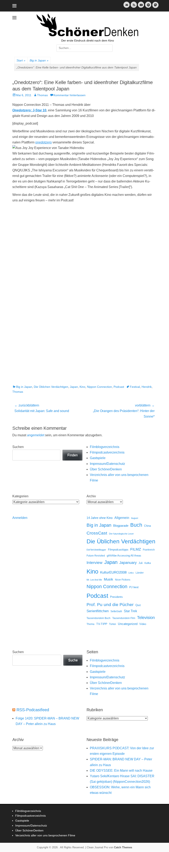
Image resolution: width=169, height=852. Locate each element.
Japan (74, 386)
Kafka (147, 563)
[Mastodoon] (155, 7)
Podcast (119, 386)
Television (146, 617)
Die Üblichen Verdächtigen (51, 386)
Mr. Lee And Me (94, 579)
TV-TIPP (101, 624)
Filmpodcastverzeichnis (107, 452)
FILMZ (135, 549)
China (147, 525)
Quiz (138, 605)
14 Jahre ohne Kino (100, 518)
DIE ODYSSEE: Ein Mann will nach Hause (121, 770)
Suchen (18, 447)
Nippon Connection (99, 386)
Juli (140, 563)
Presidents (116, 597)
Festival (135, 386)
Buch (136, 525)
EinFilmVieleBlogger (96, 549)
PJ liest (133, 587)
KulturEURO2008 (113, 572)
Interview (94, 562)
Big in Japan (39, 60)
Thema (90, 624)
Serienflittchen (98, 611)
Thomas (42, 95)
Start (20, 60)
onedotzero (43, 142)
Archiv (91, 496)
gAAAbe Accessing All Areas (124, 555)
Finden (72, 455)
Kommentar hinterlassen (70, 95)
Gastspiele (98, 458)
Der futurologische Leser (121, 533)
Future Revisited (96, 555)
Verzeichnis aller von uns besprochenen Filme (45, 835)
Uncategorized (127, 624)
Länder (140, 572)
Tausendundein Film (123, 618)
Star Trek (130, 611)
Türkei (112, 624)
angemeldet (35, 435)
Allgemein (121, 518)
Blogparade (120, 525)
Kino (82, 386)
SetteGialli (116, 611)
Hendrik (147, 386)
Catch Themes (123, 847)
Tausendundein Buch (98, 618)
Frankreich (149, 549)
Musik (108, 579)
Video (142, 624)
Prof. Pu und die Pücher (110, 604)
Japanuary (128, 563)
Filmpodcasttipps (118, 549)
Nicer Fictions (122, 579)
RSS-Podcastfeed (32, 710)
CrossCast (97, 533)
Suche (73, 660)
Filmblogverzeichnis (104, 447)
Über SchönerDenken (106, 469)
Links (131, 572)
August (134, 518)
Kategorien (20, 496)
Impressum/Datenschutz (107, 463)
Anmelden (19, 518)
